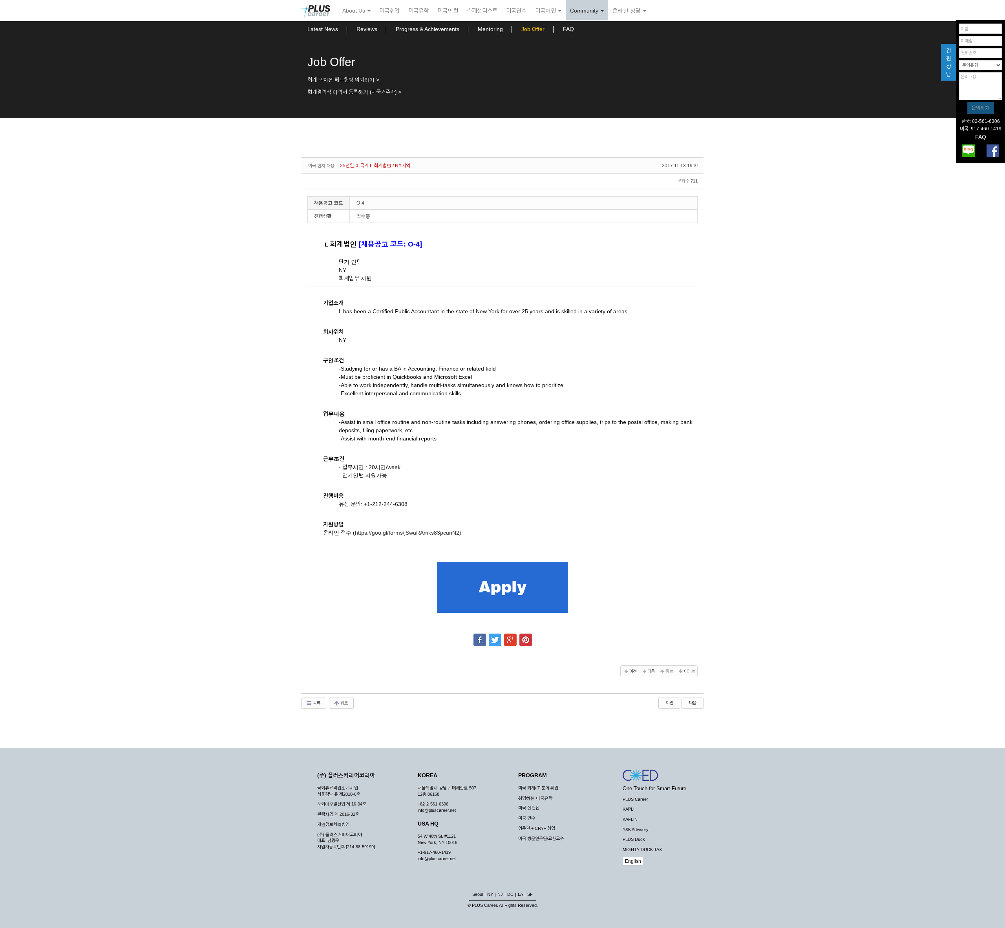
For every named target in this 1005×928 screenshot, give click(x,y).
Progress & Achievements (427, 29)
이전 (669, 702)
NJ (500, 894)
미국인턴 (447, 10)
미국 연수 (526, 818)
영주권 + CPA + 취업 (536, 828)
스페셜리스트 (482, 10)
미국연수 (516, 10)
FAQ (568, 29)
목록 (316, 702)
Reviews (366, 29)
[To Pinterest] (526, 636)
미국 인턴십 (528, 808)
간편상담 (948, 62)
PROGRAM (532, 775)
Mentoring (490, 29)
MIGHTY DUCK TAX (642, 849)
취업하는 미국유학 (535, 798)
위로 (344, 702)
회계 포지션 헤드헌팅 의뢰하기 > (343, 80)
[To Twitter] (495, 636)
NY (490, 894)
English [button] (633, 861)
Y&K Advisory (636, 829)
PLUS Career (635, 799)
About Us (354, 10)
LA (520, 894)
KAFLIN (630, 819)
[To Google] (510, 636)
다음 (692, 702)
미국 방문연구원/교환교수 (541, 838)
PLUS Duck (634, 839)
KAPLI (628, 809)
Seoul (477, 894)
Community (585, 10)
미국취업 (389, 10)
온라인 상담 (627, 10)
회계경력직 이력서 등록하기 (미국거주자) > (354, 92)
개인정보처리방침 (333, 824)
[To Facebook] (480, 636)
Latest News (322, 29)
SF (530, 894)
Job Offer (533, 29)
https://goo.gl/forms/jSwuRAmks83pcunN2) (408, 533)
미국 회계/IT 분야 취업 (538, 788)
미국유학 (418, 10)
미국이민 (546, 10)
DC (510, 894)
